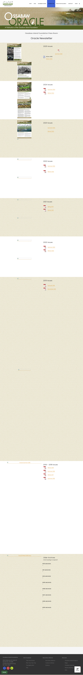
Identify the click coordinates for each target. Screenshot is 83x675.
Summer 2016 (51, 478)
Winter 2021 (51, 210)
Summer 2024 (51, 89)
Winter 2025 (49, 59)
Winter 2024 (51, 93)
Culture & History (49, 663)
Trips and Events (30, 660)
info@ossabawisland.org (9, 663)
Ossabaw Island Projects (71, 660)
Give (66, 670)
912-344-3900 (6, 665)
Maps (66, 663)
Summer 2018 (51, 471)
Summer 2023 (51, 128)
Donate (4, 672)
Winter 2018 (51, 467)
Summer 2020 (51, 247)
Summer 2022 (51, 166)
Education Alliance (50, 660)
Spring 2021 (50, 206)
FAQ (27, 667)
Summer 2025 (58, 54)
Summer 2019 (51, 285)
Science (47, 665)
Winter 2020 (51, 251)
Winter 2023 (51, 131)
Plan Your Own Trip (31, 663)
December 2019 (52, 289)
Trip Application (30, 665)
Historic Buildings (69, 667)
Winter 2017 (51, 475)
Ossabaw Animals (69, 665)
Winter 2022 (51, 171)
